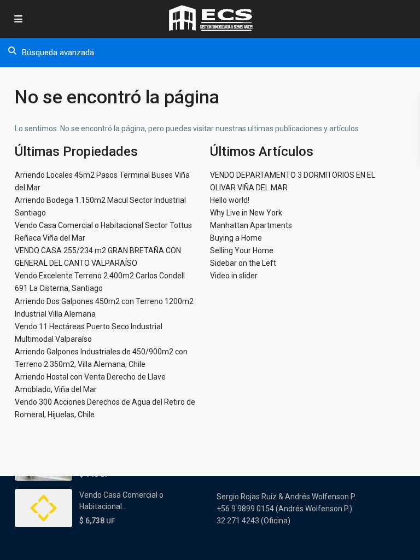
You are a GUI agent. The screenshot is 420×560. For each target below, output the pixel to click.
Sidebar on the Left (243, 263)
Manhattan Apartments (251, 225)
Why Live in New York (246, 212)
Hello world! (229, 200)
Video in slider (234, 275)
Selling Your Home (241, 250)
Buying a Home (236, 238)
